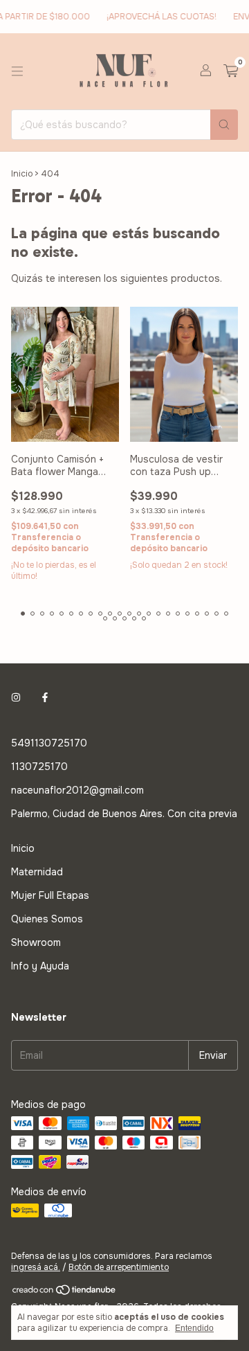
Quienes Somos (47, 919)
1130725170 (39, 766)
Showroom (36, 942)
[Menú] (17, 71)
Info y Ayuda (40, 966)
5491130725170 (49, 743)
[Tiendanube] (64, 1292)
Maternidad (37, 872)
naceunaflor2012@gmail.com (77, 790)
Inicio (22, 173)
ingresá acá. (35, 1267)
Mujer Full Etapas (50, 895)
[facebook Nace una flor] (45, 697)
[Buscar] (224, 124)
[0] (230, 71)
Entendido (194, 1328)
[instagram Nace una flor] (16, 697)
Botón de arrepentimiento (118, 1267)
